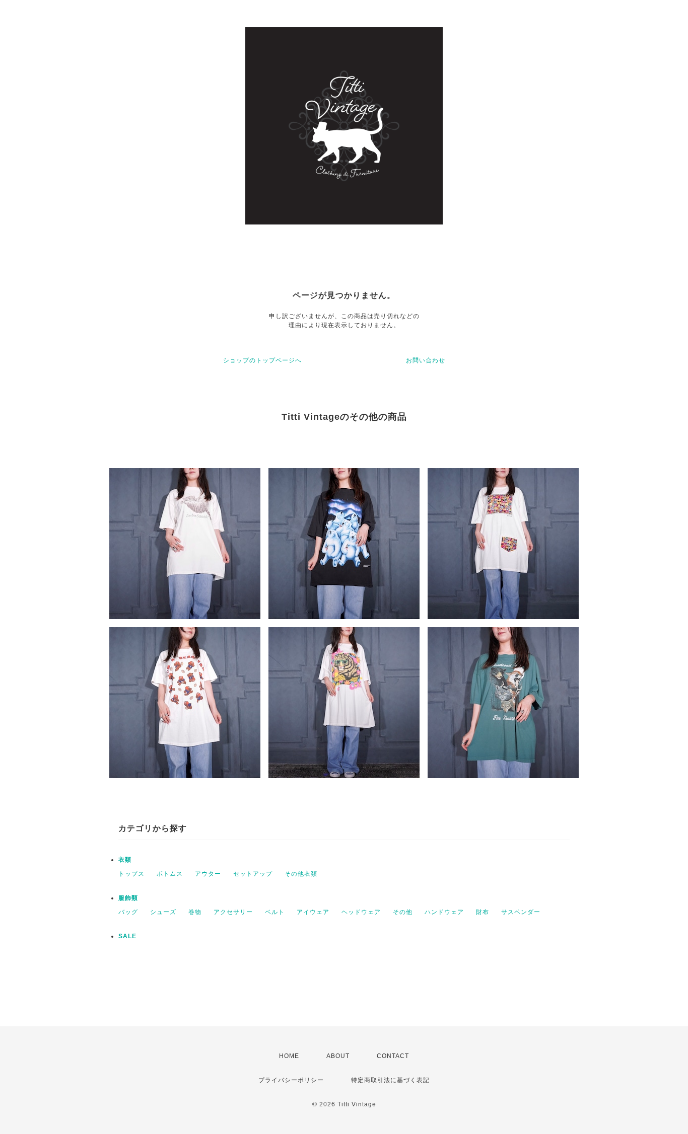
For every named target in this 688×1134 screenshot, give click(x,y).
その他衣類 (301, 873)
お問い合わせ (425, 360)
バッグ (128, 912)
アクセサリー (233, 912)
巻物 (194, 912)
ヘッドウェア (361, 912)
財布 (482, 912)
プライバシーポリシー (291, 1080)
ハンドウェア (444, 912)
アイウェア (313, 912)
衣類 (124, 859)
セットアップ (252, 873)
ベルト (275, 912)
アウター (208, 873)
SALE (127, 936)
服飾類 (128, 897)
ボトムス (170, 873)
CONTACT (393, 1056)
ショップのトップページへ (262, 360)
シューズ (163, 912)
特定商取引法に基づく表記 (390, 1080)
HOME (289, 1056)
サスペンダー (520, 912)
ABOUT (338, 1056)
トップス (131, 873)
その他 (402, 912)
